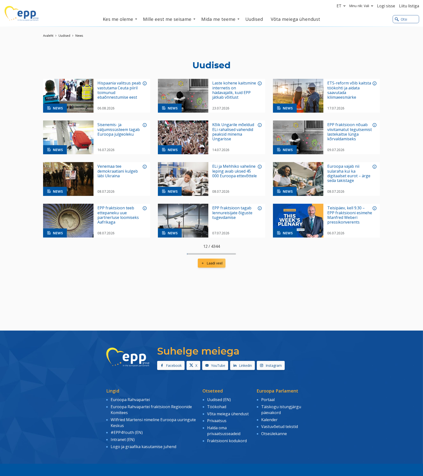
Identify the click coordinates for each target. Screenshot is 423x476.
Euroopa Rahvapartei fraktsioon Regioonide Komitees (151, 409)
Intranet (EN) (123, 439)
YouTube (218, 365)
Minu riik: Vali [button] (359, 5)
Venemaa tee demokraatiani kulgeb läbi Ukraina (117, 171)
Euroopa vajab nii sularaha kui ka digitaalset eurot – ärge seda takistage (348, 173)
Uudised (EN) (219, 399)
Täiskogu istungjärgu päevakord (281, 409)
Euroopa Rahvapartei (130, 399)
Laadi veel (215, 263)
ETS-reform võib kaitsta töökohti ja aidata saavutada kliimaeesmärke (349, 90)
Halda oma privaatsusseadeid (223, 430)
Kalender (269, 419)
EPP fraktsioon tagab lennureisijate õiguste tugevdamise (232, 213)
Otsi (404, 19)
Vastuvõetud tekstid (279, 426)
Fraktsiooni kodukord (227, 440)
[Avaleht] (21, 13)
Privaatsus (216, 420)
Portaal (268, 399)
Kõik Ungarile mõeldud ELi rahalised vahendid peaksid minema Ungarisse (233, 131)
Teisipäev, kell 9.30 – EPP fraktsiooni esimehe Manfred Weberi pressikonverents (349, 215)
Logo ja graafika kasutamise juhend (143, 446)
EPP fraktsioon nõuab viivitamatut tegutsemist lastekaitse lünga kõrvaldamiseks (349, 131)
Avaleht (48, 36)
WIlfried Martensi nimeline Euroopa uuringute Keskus (153, 422)
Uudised (64, 36)
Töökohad (216, 406)
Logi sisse (386, 6)
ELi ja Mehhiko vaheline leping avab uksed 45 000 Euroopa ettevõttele (234, 171)
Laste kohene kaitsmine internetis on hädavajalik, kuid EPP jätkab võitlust (234, 90)
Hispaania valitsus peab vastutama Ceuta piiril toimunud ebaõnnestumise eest (119, 90)
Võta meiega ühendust (228, 413)
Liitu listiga (409, 6)
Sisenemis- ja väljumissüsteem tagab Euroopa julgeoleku (118, 129)
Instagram (274, 365)
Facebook (174, 365)
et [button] (339, 6)
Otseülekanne (274, 433)
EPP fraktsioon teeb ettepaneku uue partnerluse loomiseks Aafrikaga (118, 215)
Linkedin (245, 365)
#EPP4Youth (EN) (127, 432)
